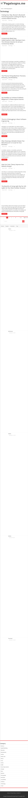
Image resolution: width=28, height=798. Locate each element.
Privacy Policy (13, 793)
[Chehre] (4, 279)
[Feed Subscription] (27, 11)
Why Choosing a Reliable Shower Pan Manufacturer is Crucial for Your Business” (12, 142)
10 (15, 217)
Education (3, 750)
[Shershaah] (4, 688)
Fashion (2, 754)
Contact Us (19, 793)
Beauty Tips (3, 756)
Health (2, 764)
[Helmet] (4, 484)
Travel (2, 785)
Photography (3, 775)
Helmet (9, 433)
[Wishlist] (4, 586)
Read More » (4, 33)
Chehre (9, 228)
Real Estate (3, 777)
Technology (10, 20)
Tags (17, 226)
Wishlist (9, 536)
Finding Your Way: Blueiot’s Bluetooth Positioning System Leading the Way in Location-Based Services (13, 16)
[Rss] (14, 794)
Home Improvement (5, 766)
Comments (12, 226)
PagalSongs (15, 796)
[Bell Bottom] (4, 381)
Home (2, 8)
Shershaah (10, 638)
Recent (2, 226)
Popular (7, 226)
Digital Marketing (4, 748)
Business (2, 746)
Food (2, 760)
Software (2, 781)
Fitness (2, 758)
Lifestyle (2, 769)
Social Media (3, 779)
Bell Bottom (10, 331)
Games (2, 762)
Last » (21, 217)
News (2, 771)
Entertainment (3, 752)
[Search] (23, 221)
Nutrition (2, 773)
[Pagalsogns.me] (14, 3)
